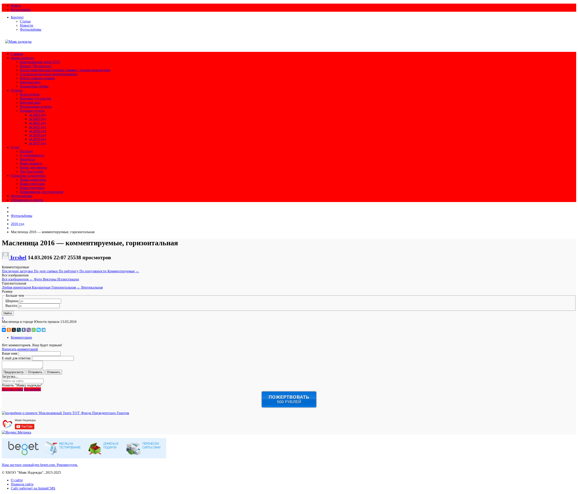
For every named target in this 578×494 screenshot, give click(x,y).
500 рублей (289, 399)
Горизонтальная (65, 287)
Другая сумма (12, 389)
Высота (11, 306)
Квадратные (41, 287)
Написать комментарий (20, 349)
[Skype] (39, 330)
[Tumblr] (24, 330)
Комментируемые (123, 271)
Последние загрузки (18, 271)
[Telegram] (44, 330)
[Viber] (29, 330)
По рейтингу (69, 271)
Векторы (50, 279)
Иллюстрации (68, 279)
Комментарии (21, 337)
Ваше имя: (10, 353)
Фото (38, 279)
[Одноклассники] (9, 330)
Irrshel (18, 257)
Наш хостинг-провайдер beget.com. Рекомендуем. (40, 465)
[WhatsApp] (34, 330)
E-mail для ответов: (16, 358)
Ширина (12, 301)
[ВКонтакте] (4, 330)
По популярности (93, 271)
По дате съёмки (46, 271)
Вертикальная (92, 287)
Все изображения (17, 279)
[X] (14, 330)
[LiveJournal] (19, 330)
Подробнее (32, 389)
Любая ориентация (17, 287)
